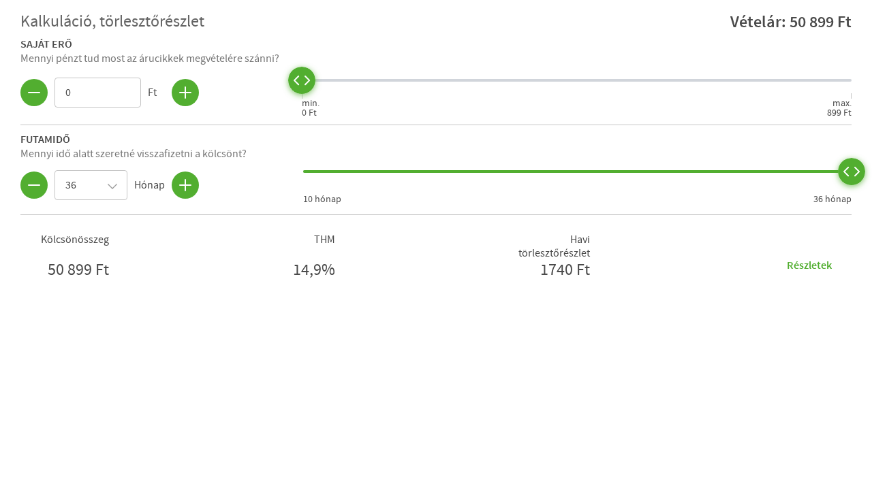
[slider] (301, 80)
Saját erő (46, 43)
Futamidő (45, 139)
